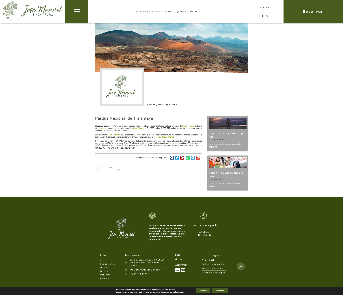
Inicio (103, 260)
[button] (172, 158)
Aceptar (203, 291)
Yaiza (184, 126)
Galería (104, 267)
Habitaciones (107, 264)
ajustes (181, 292)
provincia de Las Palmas (164, 137)
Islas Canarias (139, 128)
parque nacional (114, 135)
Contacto (105, 274)
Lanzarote (102, 128)
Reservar (313, 12)
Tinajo (191, 126)
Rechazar (220, 291)
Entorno (104, 271)
